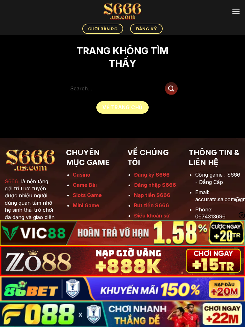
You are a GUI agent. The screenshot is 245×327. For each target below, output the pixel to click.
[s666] (122, 11)
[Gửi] (171, 88)
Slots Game (87, 195)
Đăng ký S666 (152, 174)
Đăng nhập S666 (155, 185)
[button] (236, 11)
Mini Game (86, 205)
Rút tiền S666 (151, 205)
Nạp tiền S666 (152, 195)
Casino (81, 174)
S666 (11, 181)
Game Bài (85, 185)
